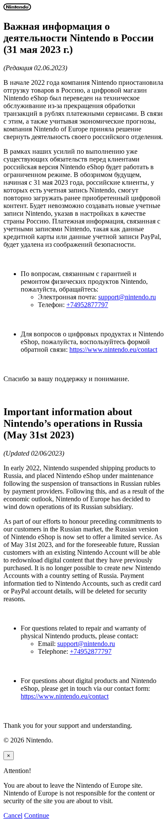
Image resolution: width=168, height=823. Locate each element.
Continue (36, 815)
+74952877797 (87, 304)
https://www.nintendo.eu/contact (113, 349)
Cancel (12, 815)
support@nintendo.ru (127, 297)
